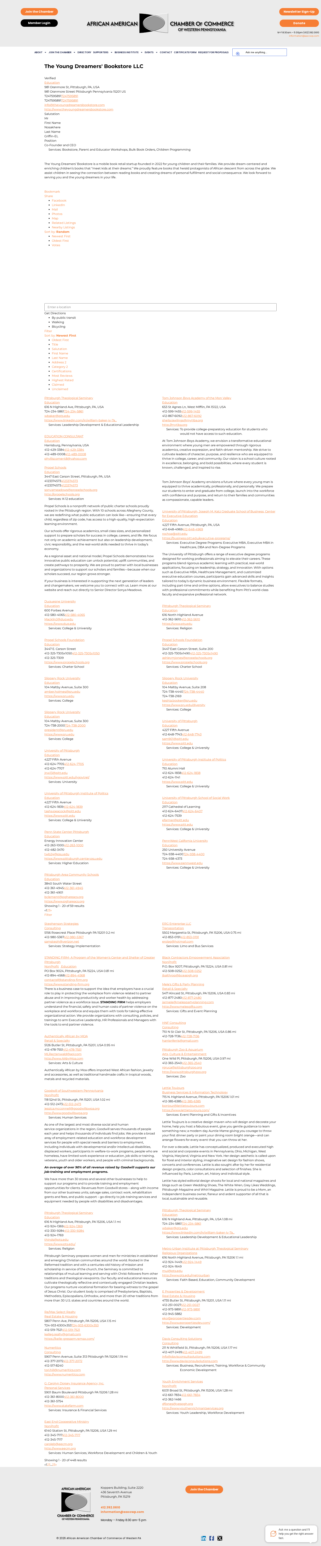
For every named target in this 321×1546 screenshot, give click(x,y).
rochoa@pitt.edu (174, 534)
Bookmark (52, 191)
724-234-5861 (73, 411)
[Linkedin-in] (203, 1538)
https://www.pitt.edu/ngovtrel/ (66, 777)
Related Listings (64, 223)
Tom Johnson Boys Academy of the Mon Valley (196, 398)
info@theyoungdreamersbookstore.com (74, 105)
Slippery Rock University (180, 678)
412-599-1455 (190, 411)
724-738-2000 (75, 725)
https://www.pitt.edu (177, 743)
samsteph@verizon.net (61, 941)
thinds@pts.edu (56, 1239)
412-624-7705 (74, 764)
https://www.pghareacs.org (64, 901)
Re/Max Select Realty (60, 1312)
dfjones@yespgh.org (177, 1404)
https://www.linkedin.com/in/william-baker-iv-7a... (80, 420)
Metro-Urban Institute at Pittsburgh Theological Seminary (205, 1248)
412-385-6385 (191, 1101)
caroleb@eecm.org (58, 1444)
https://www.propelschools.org (184, 662)
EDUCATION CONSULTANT (63, 436)
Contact (166, 52)
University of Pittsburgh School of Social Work (196, 798)
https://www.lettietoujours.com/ (185, 1110)
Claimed (58, 384)
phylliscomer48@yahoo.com (65, 458)
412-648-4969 (193, 529)
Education (52, 82)
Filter (48, 331)
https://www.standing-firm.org (66, 984)
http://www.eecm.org (60, 1448)
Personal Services (57, 1388)
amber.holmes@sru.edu (62, 691)
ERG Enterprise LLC (176, 923)
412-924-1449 (192, 1262)
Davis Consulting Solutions (182, 1339)
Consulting (52, 928)
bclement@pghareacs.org (63, 897)
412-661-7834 (190, 1395)
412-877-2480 (192, 997)
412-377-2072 (72, 1361)
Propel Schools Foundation (182, 640)
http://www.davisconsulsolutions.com (190, 1361)
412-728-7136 (190, 1036)
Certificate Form (185, 52)
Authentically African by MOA (66, 1036)
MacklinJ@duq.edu (58, 619)
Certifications (62, 371)
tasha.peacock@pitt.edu (62, 811)
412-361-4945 (73, 888)
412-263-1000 (73, 845)
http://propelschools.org (62, 494)
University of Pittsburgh (179, 721)
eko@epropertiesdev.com (181, 1318)
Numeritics (52, 1347)
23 (53, 1464)
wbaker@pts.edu (57, 416)
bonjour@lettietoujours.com (183, 1106)
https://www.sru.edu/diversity (183, 705)
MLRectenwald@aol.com (63, 1054)
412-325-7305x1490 (204, 653)
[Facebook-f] (211, 1538)
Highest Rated (63, 380)
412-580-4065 (75, 615)
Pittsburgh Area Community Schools (71, 874)
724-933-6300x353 (85, 1325)
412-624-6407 (192, 811)
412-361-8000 (74, 1397)
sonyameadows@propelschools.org (70, 490)
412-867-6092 (192, 416)
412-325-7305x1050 (86, 653)
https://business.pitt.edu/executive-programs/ (196, 538)
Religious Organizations (179, 1253)
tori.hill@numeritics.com (62, 1370)
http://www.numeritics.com (64, 1374)
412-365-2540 (192, 1063)
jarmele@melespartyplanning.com (188, 1002)
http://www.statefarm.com (63, 1405)
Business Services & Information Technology (195, 1092)
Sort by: (56, 232)
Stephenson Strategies (61, 923)
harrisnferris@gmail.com (180, 1040)
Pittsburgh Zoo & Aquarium (182, 1049)
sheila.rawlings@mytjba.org (182, 420)
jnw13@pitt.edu (56, 773)
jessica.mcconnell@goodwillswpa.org (72, 1108)
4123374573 (69, 481)
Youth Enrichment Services (182, 1381)
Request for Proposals (213, 52)
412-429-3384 (74, 449)
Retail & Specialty (175, 989)
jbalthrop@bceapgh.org (180, 975)
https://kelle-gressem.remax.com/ (69, 1339)
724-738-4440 (193, 691)
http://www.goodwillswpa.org (66, 1113)
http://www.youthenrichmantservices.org (192, 1408)
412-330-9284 (74, 1230)
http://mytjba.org (174, 425)
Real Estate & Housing (178, 1296)
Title (55, 344)
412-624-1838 (190, 773)
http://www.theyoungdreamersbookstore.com (78, 109)
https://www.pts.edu (177, 624)
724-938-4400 (194, 854)
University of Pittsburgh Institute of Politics (194, 759)
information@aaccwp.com (304, 35)
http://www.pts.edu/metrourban (186, 1275)
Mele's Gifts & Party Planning (183, 984)
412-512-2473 (72, 1104)
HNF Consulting (174, 1023)
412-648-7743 (192, 734)
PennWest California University (185, 841)
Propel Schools (55, 467)
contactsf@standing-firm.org (66, 980)
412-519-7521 (71, 1330)
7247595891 (69, 96)
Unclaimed (60, 389)
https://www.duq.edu (60, 624)
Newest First (61, 236)
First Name (60, 353)
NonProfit (51, 966)
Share (48, 196)
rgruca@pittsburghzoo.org (182, 1067)
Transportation (173, 928)
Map (55, 218)
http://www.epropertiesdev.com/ (186, 1323)
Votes (56, 245)
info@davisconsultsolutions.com (186, 1356)
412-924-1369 (73, 1226)
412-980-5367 (74, 937)
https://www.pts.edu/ (59, 1244)
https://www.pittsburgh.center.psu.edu (73, 858)
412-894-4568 (75, 975)
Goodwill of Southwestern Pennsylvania (73, 1090)
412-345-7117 (71, 1435)
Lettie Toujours (173, 1088)
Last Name (60, 358)
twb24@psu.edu (56, 854)
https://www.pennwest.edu (182, 863)
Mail (55, 209)
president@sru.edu (58, 730)
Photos (57, 214)
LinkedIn (58, 205)
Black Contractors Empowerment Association (196, 957)
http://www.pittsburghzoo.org (184, 1072)
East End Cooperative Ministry (66, 1421)
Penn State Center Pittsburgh (66, 832)
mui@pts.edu (172, 1271)
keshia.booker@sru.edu (179, 700)
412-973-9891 (190, 1309)
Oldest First (60, 240)
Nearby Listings (63, 227)
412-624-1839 (73, 807)
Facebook (59, 200)
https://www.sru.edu (59, 696)
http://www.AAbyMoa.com (63, 1058)
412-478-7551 (72, 1049)
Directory (84, 52)
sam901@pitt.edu (175, 739)
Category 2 (60, 367)
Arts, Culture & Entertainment (184, 1054)
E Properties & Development (183, 1291)
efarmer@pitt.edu (175, 820)
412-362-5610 (190, 619)
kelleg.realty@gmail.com (62, 1334)
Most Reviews (62, 375)
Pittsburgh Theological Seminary (68, 398)
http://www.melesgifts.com (182, 1006)
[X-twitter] (220, 1538)
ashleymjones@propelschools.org (187, 658)
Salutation (59, 349)
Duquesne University (60, 601)
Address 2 (59, 362)
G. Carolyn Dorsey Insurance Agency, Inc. (74, 1383)
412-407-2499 (192, 1352)
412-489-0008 (75, 454)
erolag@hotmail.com (177, 941)
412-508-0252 (192, 971)
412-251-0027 (190, 1305)
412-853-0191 (190, 937)
